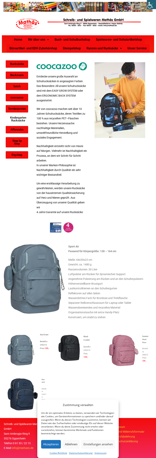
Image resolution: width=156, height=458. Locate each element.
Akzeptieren (51, 444)
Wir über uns (36, 39)
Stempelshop (72, 48)
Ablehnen (71, 444)
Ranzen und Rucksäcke (102, 48)
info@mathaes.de (22, 447)
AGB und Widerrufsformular (128, 431)
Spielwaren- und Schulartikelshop (119, 39)
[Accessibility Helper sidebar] (151, 4)
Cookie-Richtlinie (58, 453)
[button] (38, 39)
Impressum (101, 453)
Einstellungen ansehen (98, 444)
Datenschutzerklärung (81, 453)
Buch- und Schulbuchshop (72, 39)
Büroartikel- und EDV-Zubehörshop (33, 48)
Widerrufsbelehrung (123, 436)
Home (18, 39)
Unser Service (137, 48)
